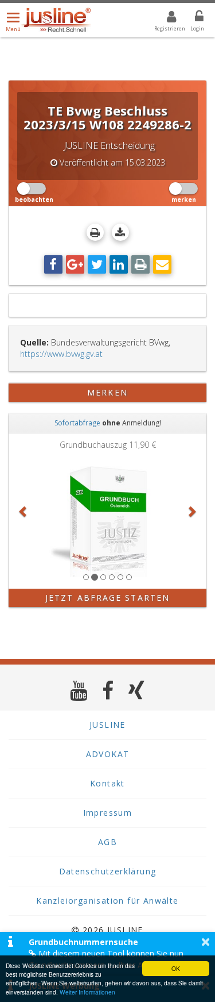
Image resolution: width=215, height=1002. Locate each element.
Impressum (107, 812)
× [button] (205, 941)
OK (175, 968)
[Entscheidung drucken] (95, 232)
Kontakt (107, 783)
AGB (107, 841)
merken (107, 392)
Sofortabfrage (77, 423)
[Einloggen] (192, 18)
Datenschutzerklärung (108, 871)
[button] (23, 511)
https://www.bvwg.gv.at (61, 353)
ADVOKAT (108, 753)
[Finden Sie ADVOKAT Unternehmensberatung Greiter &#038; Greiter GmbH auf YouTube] (79, 690)
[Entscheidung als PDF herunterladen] (120, 232)
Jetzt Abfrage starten (107, 597)
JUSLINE (107, 724)
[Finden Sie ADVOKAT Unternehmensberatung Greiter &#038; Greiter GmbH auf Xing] (136, 690)
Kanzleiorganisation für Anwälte (107, 900)
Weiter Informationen (87, 992)
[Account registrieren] (164, 18)
